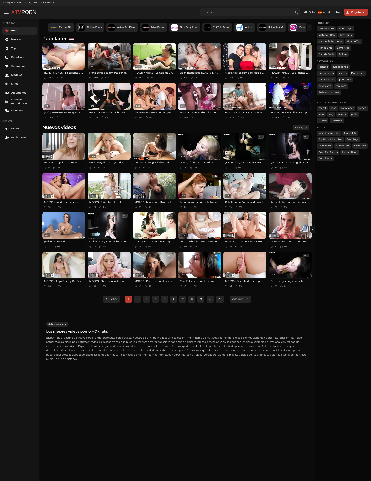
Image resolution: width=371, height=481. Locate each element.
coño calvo (325, 86)
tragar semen (326, 79)
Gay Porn (32, 2)
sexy (331, 114)
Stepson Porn (13, 2)
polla (354, 114)
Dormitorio (357, 73)
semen (362, 108)
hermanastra (326, 73)
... (210, 299)
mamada (336, 120)
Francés (323, 67)
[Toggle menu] (6, 12)
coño (333, 108)
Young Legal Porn (329, 133)
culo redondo (340, 67)
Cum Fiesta (325, 158)
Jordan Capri (349, 152)
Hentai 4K (49, 2)
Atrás (114, 299)
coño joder (347, 108)
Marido (342, 73)
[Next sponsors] (309, 27)
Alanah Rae (342, 145)
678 (220, 299)
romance (341, 86)
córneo (323, 120)
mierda (342, 114)
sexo (321, 114)
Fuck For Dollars (328, 152)
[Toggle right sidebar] (312, 229)
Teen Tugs (353, 139)
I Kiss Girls (360, 145)
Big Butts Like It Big (330, 139)
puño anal (345, 79)
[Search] (296, 12)
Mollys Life (350, 133)
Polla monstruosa (329, 92)
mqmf (322, 108)
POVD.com (325, 145)
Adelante (237, 299)
